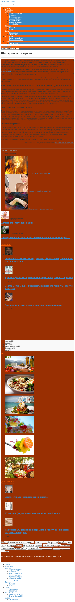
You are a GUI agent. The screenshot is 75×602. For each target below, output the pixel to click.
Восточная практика (15, 22)
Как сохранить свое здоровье (64, 143)
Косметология (13, 43)
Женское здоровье (15, 19)
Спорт (7, 31)
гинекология (45, 549)
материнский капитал (65, 549)
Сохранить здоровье (15, 13)
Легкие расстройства (16, 38)
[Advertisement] (37, 325)
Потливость (48, 545)
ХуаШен (15, 24)
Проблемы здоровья (15, 17)
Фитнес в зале (13, 33)
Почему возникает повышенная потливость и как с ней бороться (35, 237)
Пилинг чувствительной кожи (17, 222)
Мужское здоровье (32, 545)
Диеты (11, 29)
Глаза (44, 542)
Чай (40, 549)
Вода (32, 542)
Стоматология (7, 548)
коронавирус (56, 549)
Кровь (13, 545)
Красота (7, 41)
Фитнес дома (13, 34)
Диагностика (13, 15)
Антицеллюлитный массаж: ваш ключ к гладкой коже (33, 305)
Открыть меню (6, 46)
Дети (60, 542)
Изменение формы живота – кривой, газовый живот (32, 513)
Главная (7, 8)
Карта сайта (9, 10)
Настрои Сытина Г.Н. (16, 40)
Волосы (38, 542)
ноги (3, 551)
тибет (7, 551)
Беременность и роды (19, 542)
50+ (2, 542)
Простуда (57, 545)
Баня (6, 542)
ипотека (50, 549)
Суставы (17, 549)
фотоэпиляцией (6, 71)
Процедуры (65, 545)
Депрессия (52, 542)
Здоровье (8, 12)
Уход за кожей (12, 150)
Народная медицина (15, 20)
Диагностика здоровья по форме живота (26, 497)
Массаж (19, 545)
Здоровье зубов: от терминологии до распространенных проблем (39, 277)
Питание (8, 26)
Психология (9, 36)
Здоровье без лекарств (8, 1)
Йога (65, 542)
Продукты (12, 27)
